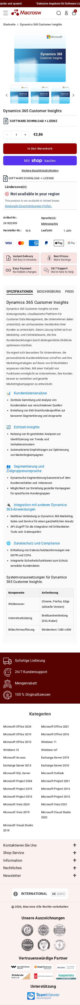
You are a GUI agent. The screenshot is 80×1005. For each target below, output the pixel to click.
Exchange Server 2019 (55, 757)
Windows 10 (11, 749)
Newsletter (12, 875)
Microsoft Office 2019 (17, 734)
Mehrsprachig (49, 223)
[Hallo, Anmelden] (66, 13)
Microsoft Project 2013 (17, 796)
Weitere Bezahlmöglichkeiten (40, 170)
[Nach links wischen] (6, 95)
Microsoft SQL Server (16, 773)
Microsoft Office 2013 (17, 742)
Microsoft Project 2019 (17, 788)
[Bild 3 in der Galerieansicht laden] (60, 94)
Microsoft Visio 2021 (54, 804)
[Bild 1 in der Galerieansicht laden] (19, 94)
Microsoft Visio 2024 (16, 804)
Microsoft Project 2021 (55, 781)
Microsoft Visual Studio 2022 (56, 815)
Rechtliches (12, 868)
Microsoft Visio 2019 (16, 812)
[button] (6, 13)
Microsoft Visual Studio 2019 (18, 828)
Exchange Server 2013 (17, 765)
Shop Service (13, 853)
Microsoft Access (14, 757)
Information (12, 860)
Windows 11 (49, 742)
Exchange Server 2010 (55, 765)
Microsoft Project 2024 (17, 781)
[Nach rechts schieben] (73, 95)
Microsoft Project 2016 (55, 788)
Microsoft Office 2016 (55, 734)
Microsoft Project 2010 (55, 796)
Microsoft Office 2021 (55, 726)
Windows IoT (49, 749)
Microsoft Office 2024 (17, 726)
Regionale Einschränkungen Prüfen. (28, 206)
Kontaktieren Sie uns (20, 845)
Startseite (9, 24)
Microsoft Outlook (52, 773)
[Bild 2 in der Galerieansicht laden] (40, 94)
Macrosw (29, 906)
